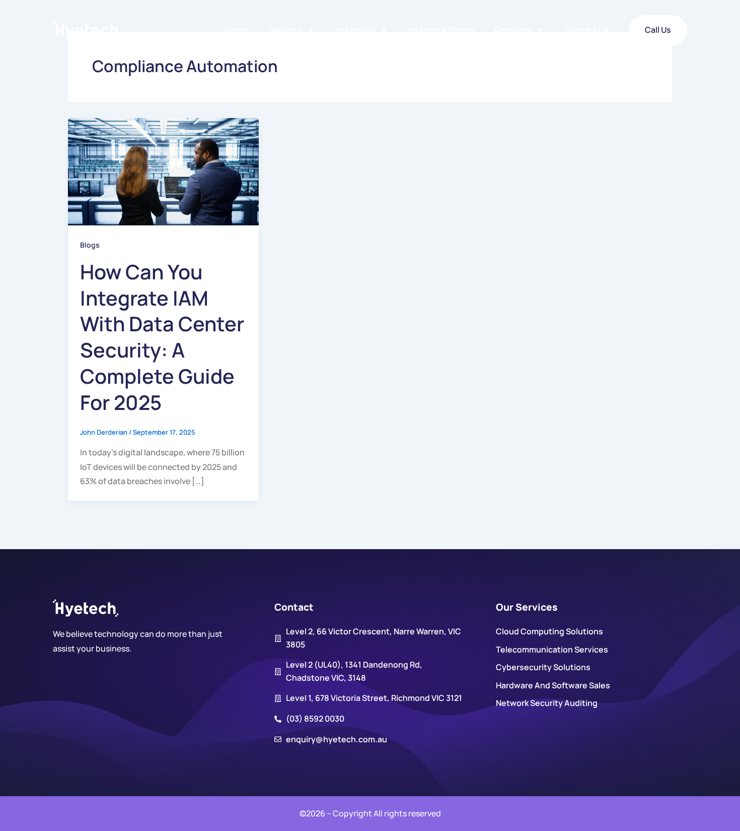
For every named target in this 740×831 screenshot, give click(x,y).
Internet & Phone (441, 29)
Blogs (90, 245)
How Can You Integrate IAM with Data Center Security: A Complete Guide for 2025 (162, 337)
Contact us (587, 29)
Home (237, 29)
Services (285, 29)
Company (513, 29)
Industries (355, 29)
